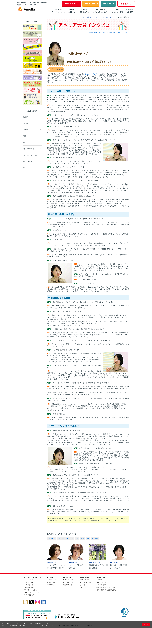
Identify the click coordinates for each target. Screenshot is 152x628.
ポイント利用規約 (101, 582)
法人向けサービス (68, 580)
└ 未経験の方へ (29, 585)
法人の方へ (107, 3)
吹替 (82, 539)
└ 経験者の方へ (29, 587)
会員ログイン (126, 4)
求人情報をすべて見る (30, 590)
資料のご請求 (90, 3)
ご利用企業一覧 (67, 585)
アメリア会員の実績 (29, 595)
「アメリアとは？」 (29, 580)
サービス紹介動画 (68, 582)
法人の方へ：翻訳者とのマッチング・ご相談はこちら (109, 32)
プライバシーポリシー (37, 625)
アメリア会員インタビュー (31, 592)
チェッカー (51, 539)
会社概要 (82, 585)
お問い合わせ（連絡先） (86, 582)
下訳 (77, 539)
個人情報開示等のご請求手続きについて (108, 590)
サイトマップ (83, 587)
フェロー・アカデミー (92, 74)
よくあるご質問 (84, 580)
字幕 (88, 539)
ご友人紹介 (50, 585)
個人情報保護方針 (101, 585)
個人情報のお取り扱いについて (105, 587)
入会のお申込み (71, 3)
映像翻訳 (95, 539)
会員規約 (99, 580)
